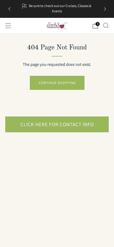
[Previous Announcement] (9, 9)
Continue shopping (57, 82)
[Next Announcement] (104, 9)
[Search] (106, 25)
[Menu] (8, 26)
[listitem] (57, 9)
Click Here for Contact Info (57, 124)
